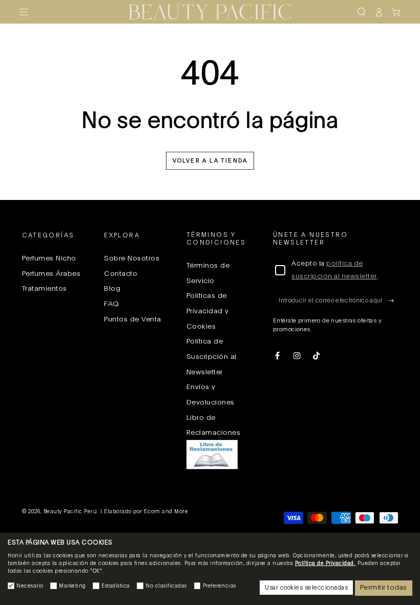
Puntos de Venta (132, 319)
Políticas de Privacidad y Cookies (207, 311)
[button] (361, 12)
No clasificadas (166, 586)
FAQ (111, 304)
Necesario (30, 586)
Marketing (72, 586)
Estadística (115, 586)
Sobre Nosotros (131, 258)
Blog (112, 288)
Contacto (120, 273)
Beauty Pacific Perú (70, 511)
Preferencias (219, 586)
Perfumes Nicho (49, 258)
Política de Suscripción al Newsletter (211, 356)
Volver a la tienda (210, 161)
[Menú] (24, 12)
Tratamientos (44, 288)
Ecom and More (166, 511)
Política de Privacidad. (325, 563)
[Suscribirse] (393, 300)
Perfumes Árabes (51, 273)
